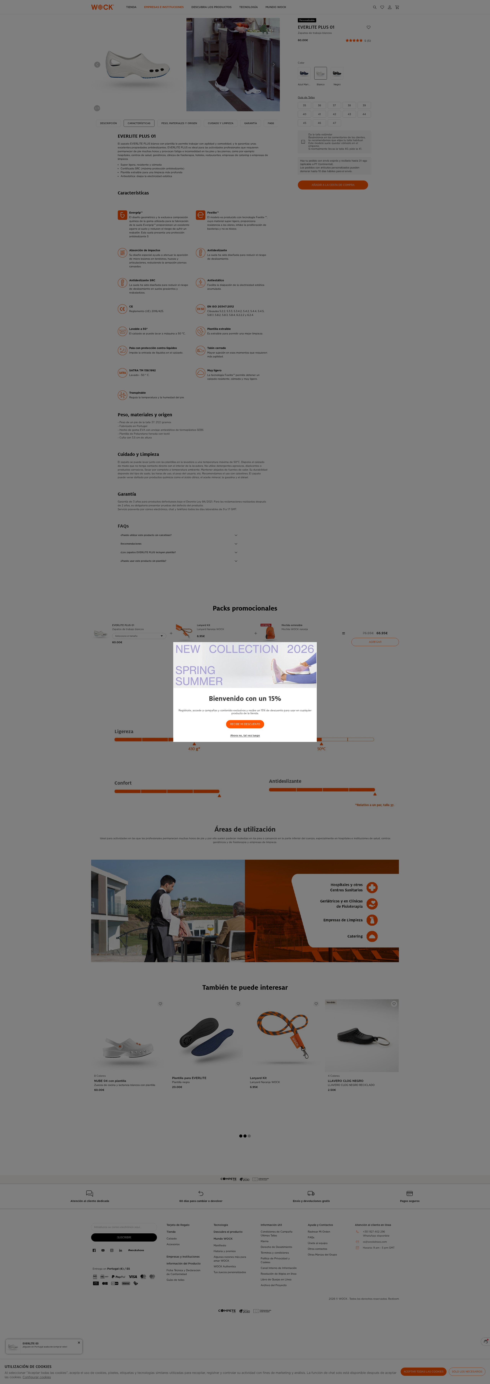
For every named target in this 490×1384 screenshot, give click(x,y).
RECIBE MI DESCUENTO (245, 724)
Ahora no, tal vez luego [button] (245, 735)
